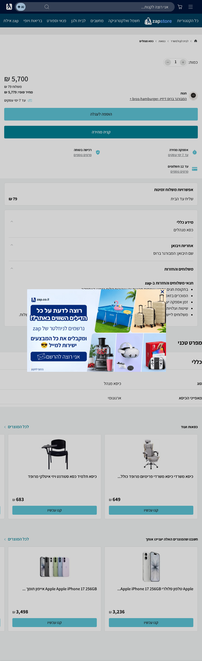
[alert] (101, 330)
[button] (162, 291)
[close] (162, 291)
